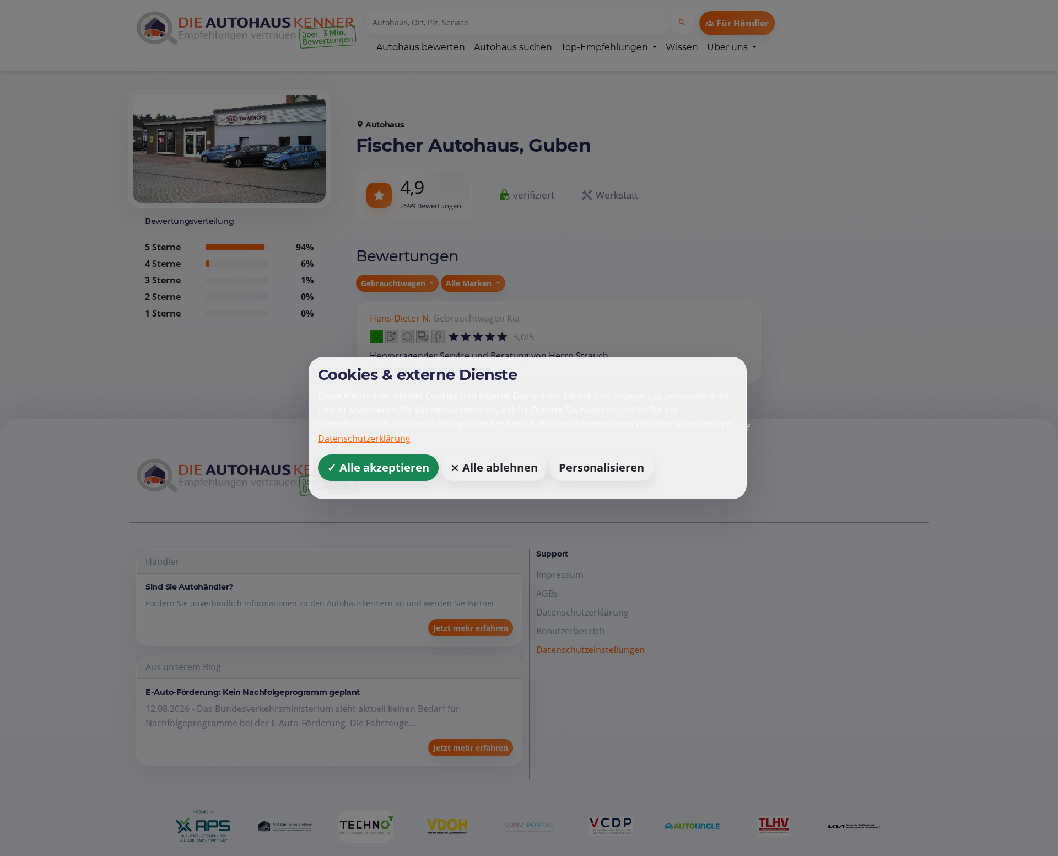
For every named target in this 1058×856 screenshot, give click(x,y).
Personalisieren (601, 467)
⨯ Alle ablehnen (494, 467)
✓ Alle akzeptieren (378, 467)
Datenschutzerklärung (364, 438)
